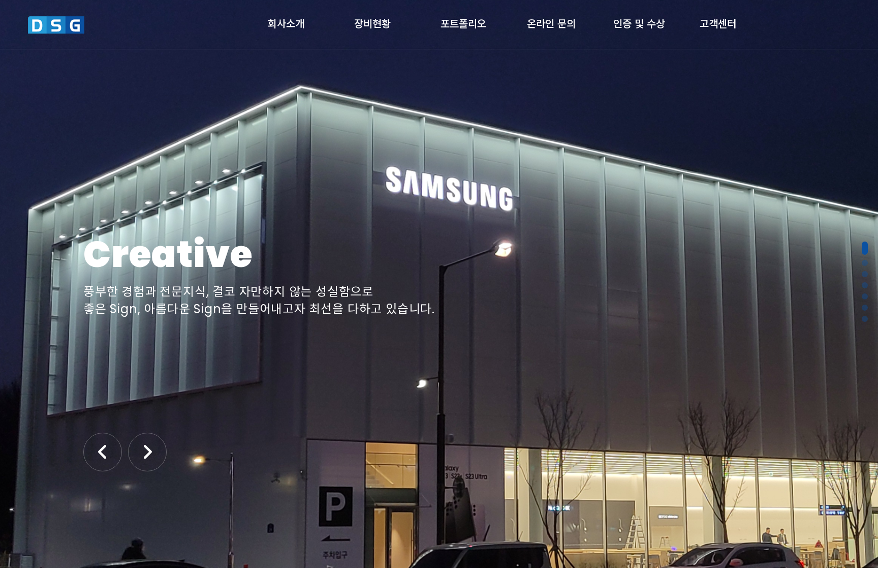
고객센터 (718, 22)
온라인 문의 (551, 22)
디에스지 (98, 25)
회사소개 (286, 22)
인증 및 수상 (639, 22)
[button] (865, 248)
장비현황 (372, 22)
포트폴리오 (463, 22)
